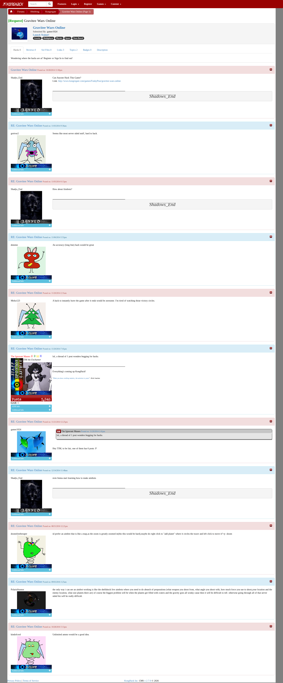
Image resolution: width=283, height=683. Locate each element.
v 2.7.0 (147, 681)
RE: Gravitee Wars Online (26, 125)
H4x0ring (34, 11)
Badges (87, 50)
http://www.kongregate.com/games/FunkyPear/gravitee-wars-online (89, 81)
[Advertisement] (120, 13)
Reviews (31, 50)
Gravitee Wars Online (24, 69)
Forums (20, 11)
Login (74, 4)
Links (60, 50)
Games (100, 4)
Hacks (17, 50)
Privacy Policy (14, 681)
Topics (73, 50)
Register (88, 4)
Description (102, 50)
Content (115, 4)
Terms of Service (31, 681)
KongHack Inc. (131, 681)
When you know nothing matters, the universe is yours (71, 378)
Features (62, 4)
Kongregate (50, 11)
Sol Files (46, 50)
